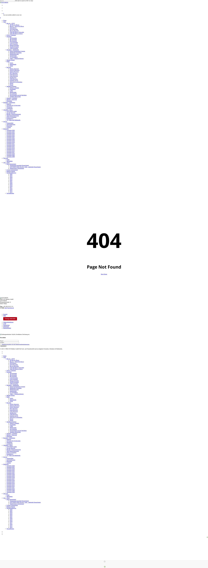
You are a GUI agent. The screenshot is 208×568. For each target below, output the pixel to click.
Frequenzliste (9, 458)
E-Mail (2, 342)
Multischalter (13, 427)
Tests (4, 357)
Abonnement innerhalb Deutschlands (19, 501)
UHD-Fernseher (14, 383)
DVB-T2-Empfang (11, 452)
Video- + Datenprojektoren (17, 394)
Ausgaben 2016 (10, 480)
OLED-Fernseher (14, 382)
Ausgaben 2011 (10, 487)
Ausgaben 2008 (10, 492)
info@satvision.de (9, 308)
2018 (11, 521)
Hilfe (4, 315)
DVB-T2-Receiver (14, 405)
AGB (4, 323)
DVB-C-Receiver (14, 404)
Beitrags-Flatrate (10, 506)
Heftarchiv (6, 464)
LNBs (11, 426)
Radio (8, 397)
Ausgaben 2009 (10, 490)
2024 (11, 512)
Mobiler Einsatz (10, 395)
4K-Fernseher (13, 375)
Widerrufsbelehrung (8, 322)
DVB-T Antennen (11, 370)
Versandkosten (10, 528)
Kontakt (5, 314)
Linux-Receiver (14, 411)
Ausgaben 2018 (10, 477)
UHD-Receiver (14, 414)
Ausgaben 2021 (10, 473)
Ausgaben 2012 (10, 486)
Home (4, 356)
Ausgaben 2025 (10, 467)
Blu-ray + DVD (10, 359)
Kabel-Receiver (14, 410)
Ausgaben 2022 (10, 471)
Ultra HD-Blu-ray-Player (16, 369)
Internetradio (13, 400)
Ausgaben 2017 (10, 479)
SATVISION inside (11, 446)
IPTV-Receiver (14, 408)
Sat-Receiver (13, 413)
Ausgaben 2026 (10, 465)
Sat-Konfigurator (10, 460)
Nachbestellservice (11, 508)
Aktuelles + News (8, 445)
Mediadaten (9, 496)
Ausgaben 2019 (10, 476)
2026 (11, 509)
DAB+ (11, 398)
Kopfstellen (13, 424)
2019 (11, 520)
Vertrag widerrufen (10, 318)
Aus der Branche (10, 448)
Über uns (5, 493)
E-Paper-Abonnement (12, 505)
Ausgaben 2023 (10, 470)
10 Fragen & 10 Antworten (13, 441)
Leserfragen (9, 443)
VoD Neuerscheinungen (12, 451)
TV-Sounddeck (14, 392)
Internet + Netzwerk (11, 435)
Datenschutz (6, 325)
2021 (11, 517)
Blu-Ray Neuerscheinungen (13, 449)
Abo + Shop (6, 498)
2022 (11, 515)
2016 (11, 524)
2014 (11, 527)
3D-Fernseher (13, 373)
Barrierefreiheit (7, 328)
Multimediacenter (14, 389)
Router (11, 419)
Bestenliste (9, 436)
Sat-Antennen (13, 429)
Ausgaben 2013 (10, 484)
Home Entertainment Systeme (17, 386)
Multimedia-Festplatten (16, 388)
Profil (7, 495)
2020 (11, 518)
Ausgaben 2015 (10, 482)
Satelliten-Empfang (11, 422)
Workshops (9, 442)
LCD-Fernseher (14, 378)
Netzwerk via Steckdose (16, 417)
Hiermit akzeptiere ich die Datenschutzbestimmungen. (16, 344)
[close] (104, 561)
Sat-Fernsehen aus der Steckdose (18, 430)
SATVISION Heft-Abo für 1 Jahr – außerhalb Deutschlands (25, 502)
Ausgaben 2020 (10, 474)
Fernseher (9, 372)
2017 (11, 523)
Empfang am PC (14, 416)
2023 (11, 514)
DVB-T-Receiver (14, 407)
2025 (11, 511)
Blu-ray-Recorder (14, 366)
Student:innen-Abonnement (17, 504)
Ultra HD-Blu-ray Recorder (17, 367)
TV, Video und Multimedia (13, 455)
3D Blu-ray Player (14, 360)
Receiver (8, 402)
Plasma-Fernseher (14, 380)
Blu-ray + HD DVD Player (17, 361)
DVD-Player (13, 363)
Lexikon (8, 463)
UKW (11, 401)
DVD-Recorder (14, 364)
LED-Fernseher (14, 379)
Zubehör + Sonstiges (11, 433)
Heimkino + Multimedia (12, 385)
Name (1, 341)
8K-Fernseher (13, 376)
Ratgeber (8, 439)
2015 (11, 525)
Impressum (6, 326)
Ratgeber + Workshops (9, 438)
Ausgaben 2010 (10, 489)
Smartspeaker (13, 391)
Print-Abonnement (11, 499)
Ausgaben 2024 (10, 468)
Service (5, 457)
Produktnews (9, 454)
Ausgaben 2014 (10, 483)
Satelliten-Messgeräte (15, 432)
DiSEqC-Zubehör (14, 423)
